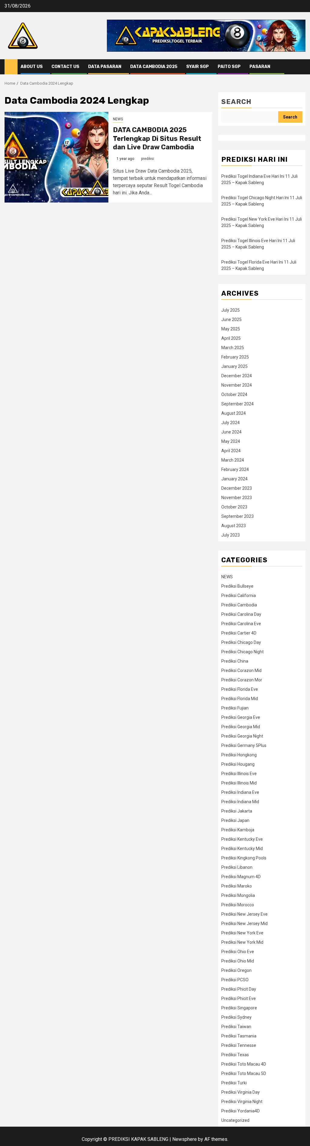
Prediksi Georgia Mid (240, 726)
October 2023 (234, 507)
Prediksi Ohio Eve (237, 951)
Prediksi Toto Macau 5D (243, 1073)
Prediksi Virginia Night (241, 1101)
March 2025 (232, 347)
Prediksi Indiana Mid (240, 801)
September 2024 (237, 403)
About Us (32, 66)
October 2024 (234, 394)
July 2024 (230, 422)
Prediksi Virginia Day (240, 1092)
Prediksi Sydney (236, 1017)
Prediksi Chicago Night (242, 651)
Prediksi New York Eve (242, 932)
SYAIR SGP (197, 66)
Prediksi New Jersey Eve (244, 914)
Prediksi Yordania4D (240, 1111)
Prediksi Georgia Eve (240, 717)
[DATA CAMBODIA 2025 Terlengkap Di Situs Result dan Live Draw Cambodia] (56, 157)
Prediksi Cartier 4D (238, 633)
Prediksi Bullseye (237, 586)
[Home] (11, 66)
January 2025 (234, 366)
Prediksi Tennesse (238, 1045)
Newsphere (184, 1139)
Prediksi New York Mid (242, 942)
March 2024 (232, 460)
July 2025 (230, 310)
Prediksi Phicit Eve (238, 998)
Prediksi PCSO (235, 979)
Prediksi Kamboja (237, 829)
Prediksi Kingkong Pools (243, 857)
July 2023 (230, 535)
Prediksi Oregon (236, 970)
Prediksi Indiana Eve (240, 792)
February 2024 (235, 469)
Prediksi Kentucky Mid (242, 848)
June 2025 (231, 319)
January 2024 (234, 478)
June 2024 (231, 432)
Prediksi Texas (235, 1054)
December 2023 (236, 488)
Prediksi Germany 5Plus (243, 745)
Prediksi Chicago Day (241, 642)
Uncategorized (235, 1120)
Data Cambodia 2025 (153, 66)
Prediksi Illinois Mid (239, 783)
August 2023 (233, 525)
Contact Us (65, 66)
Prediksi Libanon (236, 867)
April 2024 (231, 450)
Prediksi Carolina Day (241, 614)
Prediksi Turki (234, 1082)
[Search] (301, 67)
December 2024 (236, 375)
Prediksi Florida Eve (239, 689)
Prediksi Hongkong (239, 754)
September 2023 (237, 516)
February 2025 (235, 357)
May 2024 (230, 441)
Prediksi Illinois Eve (239, 773)
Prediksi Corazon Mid (241, 670)
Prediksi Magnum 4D (241, 876)
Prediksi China (234, 661)
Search (236, 102)
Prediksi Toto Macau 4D (243, 1064)
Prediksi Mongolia (238, 895)
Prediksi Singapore (239, 1007)
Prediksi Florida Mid (239, 698)
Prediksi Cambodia (239, 604)
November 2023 (236, 497)
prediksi (147, 159)
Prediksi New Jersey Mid (244, 923)
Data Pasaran (104, 66)
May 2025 (230, 328)
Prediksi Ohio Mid (237, 961)
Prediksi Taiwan (236, 1026)
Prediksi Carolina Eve (241, 623)
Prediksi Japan (235, 820)
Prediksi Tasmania (238, 1036)
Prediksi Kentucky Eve (242, 839)
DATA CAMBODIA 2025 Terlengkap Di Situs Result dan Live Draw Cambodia (157, 138)
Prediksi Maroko (236, 886)
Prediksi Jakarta (236, 811)
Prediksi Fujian (235, 708)
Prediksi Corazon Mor (241, 679)
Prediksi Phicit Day (238, 989)
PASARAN (259, 66)
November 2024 (236, 385)
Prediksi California (238, 595)
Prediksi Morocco (237, 904)
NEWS (118, 119)
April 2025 (231, 338)
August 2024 (233, 413)
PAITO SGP (229, 66)
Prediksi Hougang (238, 764)
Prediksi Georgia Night (242, 736)
